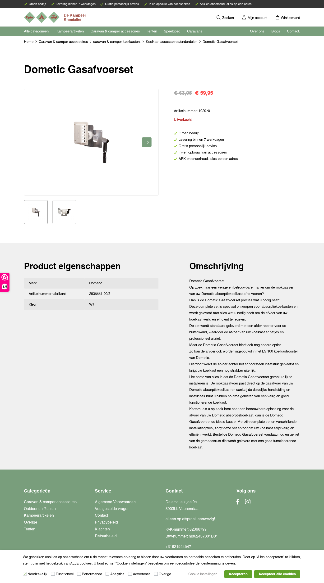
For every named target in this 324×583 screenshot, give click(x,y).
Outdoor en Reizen (40, 509)
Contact (101, 516)
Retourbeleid (106, 536)
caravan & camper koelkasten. (117, 42)
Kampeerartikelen (70, 31)
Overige (30, 522)
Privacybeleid (106, 522)
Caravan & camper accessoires (115, 31)
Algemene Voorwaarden (115, 502)
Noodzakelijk (37, 574)
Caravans (194, 31)
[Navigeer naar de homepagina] (55, 17)
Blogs (275, 31)
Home (28, 42)
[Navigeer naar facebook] (237, 503)
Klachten (102, 529)
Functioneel (65, 574)
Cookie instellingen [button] (202, 574)
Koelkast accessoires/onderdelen (171, 42)
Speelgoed (172, 31)
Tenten (152, 31)
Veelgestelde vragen (112, 509)
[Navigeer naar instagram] (247, 503)
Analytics (117, 574)
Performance (92, 574)
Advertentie (141, 574)
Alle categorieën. (37, 31)
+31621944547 (178, 547)
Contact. (293, 31)
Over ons (257, 31)
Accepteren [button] (238, 574)
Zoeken (227, 18)
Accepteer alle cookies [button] (277, 574)
